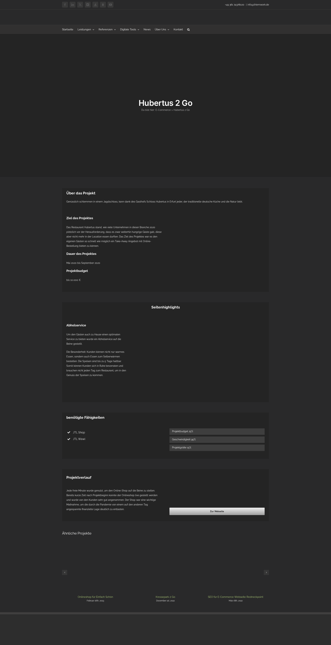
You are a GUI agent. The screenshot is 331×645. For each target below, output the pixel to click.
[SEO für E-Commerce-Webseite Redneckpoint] (235, 543)
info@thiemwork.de (258, 4)
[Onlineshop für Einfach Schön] (95, 543)
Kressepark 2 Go (165, 596)
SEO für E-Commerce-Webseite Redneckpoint (235, 596)
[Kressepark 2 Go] (165, 543)
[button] (188, 29)
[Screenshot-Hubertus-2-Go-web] (217, 217)
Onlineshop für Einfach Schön (95, 596)
